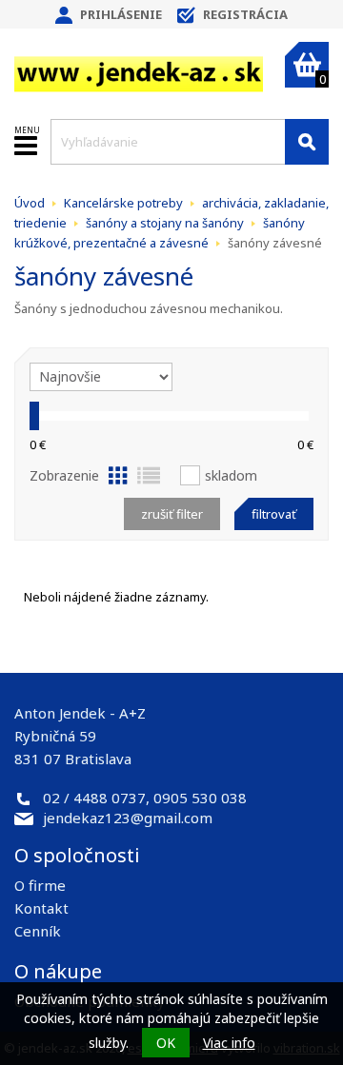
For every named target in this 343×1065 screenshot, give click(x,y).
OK (165, 1043)
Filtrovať (274, 514)
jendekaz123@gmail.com (127, 817)
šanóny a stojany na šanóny (165, 222)
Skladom (231, 475)
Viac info (229, 1043)
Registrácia (245, 14)
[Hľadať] (307, 142)
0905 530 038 (200, 797)
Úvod (29, 202)
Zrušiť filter (172, 514)
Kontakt (41, 907)
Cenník (37, 930)
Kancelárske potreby (123, 202)
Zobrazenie (64, 475)
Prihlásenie (121, 14)
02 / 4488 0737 (94, 797)
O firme (40, 885)
